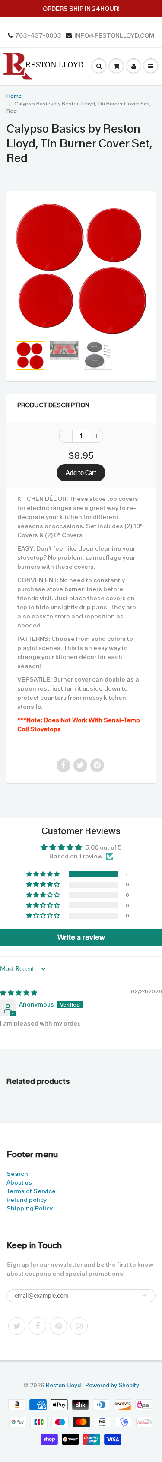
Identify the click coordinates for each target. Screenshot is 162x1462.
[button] (43, 874)
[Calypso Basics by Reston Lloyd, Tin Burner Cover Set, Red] (81, 268)
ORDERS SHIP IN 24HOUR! (81, 9)
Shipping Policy (29, 1208)
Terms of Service (31, 1191)
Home (14, 95)
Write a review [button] (81, 937)
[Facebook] (37, 1326)
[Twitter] (16, 1326)
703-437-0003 (38, 35)
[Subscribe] (145, 1295)
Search (17, 1174)
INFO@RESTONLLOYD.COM (114, 35)
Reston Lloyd (63, 1385)
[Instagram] (79, 1326)
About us (19, 1182)
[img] (18, 993)
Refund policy (26, 1200)
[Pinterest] (58, 1326)
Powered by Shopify (112, 1385)
